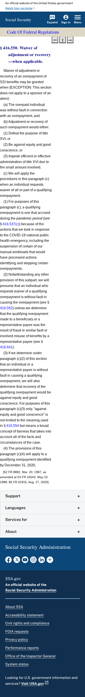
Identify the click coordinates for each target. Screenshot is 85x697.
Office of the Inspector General (30, 656)
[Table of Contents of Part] (62, 39)
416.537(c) (11, 224)
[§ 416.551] (70, 39)
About (11, 531)
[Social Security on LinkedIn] (41, 561)
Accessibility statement (24, 615)
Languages (15, 507)
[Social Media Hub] (50, 561)
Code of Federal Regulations (33, 32)
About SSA (14, 607)
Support (12, 496)
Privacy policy (16, 639)
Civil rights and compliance (27, 623)
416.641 (6, 347)
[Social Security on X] (17, 561)
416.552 (6, 308)
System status (17, 664)
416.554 (12, 425)
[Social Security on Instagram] (33, 561)
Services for (16, 519)
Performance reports (22, 648)
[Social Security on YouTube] (25, 561)
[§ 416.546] (55, 39)
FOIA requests (17, 631)
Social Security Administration (30, 590)
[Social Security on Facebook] (8, 561)
